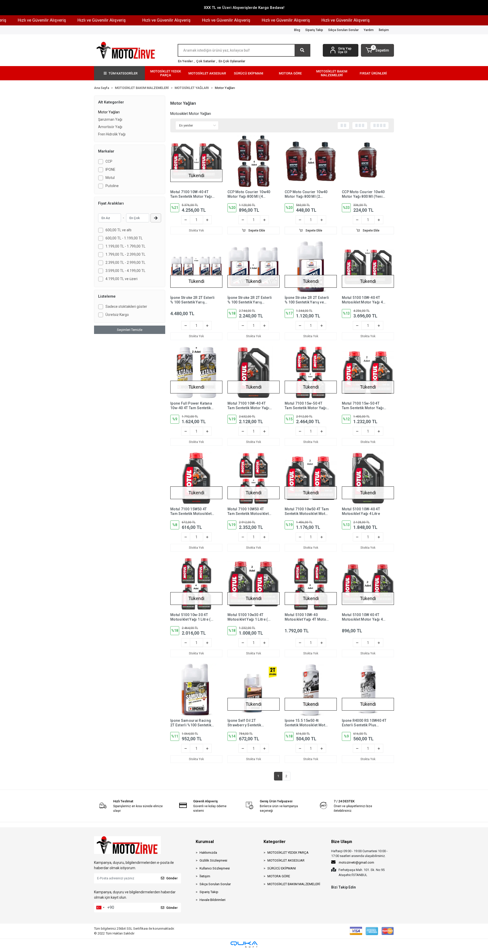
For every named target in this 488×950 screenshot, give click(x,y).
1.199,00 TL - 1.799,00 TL (125, 246)
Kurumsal (205, 841)
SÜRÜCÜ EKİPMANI (281, 868)
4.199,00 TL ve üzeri (121, 279)
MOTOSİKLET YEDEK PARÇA (288, 852)
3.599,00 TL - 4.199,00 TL (125, 271)
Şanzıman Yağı (110, 119)
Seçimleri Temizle (129, 330)
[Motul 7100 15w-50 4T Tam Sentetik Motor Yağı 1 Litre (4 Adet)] (311, 372)
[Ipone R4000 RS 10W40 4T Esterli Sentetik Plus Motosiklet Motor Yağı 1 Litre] (368, 690)
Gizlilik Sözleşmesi (213, 860)
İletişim (384, 30)
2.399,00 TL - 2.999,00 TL (125, 263)
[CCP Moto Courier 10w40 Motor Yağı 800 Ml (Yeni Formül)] (368, 161)
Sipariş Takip (314, 30)
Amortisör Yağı (110, 127)
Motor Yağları (109, 112)
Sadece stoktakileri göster (126, 306)
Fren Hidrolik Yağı (112, 134)
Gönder (172, 878)
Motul (110, 178)
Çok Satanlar (205, 61)
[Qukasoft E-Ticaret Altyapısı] (244, 944)
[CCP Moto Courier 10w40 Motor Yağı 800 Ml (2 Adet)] (311, 161)
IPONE (110, 169)
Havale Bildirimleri (212, 900)
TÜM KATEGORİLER (123, 73)
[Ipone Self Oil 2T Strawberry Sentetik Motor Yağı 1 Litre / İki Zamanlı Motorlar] (253, 690)
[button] (377, 50)
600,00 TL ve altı (118, 230)
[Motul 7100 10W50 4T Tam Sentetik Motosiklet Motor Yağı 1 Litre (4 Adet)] (253, 478)
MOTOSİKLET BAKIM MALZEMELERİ (293, 884)
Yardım (369, 30)
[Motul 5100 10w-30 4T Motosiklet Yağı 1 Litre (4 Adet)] (196, 584)
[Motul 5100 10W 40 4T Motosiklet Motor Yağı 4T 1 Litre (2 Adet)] (368, 584)
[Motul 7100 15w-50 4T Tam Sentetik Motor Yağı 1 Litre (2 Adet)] (368, 372)
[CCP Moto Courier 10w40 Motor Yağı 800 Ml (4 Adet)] (253, 161)
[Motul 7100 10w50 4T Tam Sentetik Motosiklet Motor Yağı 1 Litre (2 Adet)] (311, 478)
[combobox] (100, 907)
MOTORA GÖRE (278, 876)
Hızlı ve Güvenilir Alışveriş (83, 20)
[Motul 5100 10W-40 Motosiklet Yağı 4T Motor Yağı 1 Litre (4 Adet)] (311, 584)
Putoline (112, 186)
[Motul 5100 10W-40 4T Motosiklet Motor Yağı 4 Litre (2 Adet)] (368, 267)
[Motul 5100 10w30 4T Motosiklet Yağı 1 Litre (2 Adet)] (253, 584)
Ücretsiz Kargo (117, 315)
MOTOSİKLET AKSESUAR (285, 860)
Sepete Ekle (256, 230)
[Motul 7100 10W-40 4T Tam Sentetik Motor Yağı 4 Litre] (253, 372)
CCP (108, 161)
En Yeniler (185, 61)
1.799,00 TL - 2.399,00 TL (125, 254)
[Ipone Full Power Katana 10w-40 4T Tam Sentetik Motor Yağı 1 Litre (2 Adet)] (196, 372)
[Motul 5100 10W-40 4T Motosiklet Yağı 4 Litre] (368, 478)
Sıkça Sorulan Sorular (343, 30)
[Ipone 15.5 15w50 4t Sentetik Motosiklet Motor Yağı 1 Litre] (311, 690)
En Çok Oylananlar (232, 61)
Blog (297, 30)
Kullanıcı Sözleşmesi (215, 868)
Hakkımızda (208, 852)
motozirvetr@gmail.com (356, 862)
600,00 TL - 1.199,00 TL (124, 238)
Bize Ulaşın (341, 841)
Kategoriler (275, 841)
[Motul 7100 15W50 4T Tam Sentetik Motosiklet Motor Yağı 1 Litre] (196, 478)
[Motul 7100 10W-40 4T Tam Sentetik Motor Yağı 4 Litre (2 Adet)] (196, 161)
